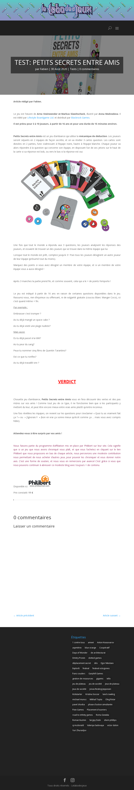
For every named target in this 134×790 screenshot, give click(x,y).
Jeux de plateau (112, 683)
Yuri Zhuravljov (79, 730)
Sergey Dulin (95, 720)
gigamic (99, 678)
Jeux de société (79, 689)
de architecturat (98, 652)
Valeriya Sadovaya (95, 725)
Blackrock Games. (80, 117)
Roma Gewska (102, 715)
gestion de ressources (82, 678)
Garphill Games (96, 673)
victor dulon (112, 725)
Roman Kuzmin (79, 720)
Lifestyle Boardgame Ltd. (40, 117)
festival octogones (100, 668)
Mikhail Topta (96, 699)
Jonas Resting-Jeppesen (100, 689)
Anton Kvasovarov (105, 642)
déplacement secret (81, 663)
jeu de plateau (79, 683)
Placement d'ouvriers (97, 709)
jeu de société (95, 683)
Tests (73, 69)
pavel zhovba (78, 704)
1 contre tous (78, 642)
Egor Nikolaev (107, 663)
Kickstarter (77, 694)
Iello (109, 678)
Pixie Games (78, 709)
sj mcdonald (78, 725)
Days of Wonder (79, 652)
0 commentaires (89, 69)
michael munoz (79, 699)
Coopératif (104, 647)
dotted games (94, 658)
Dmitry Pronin (78, 658)
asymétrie (77, 647)
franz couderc (78, 673)
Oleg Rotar (110, 699)
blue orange (90, 647)
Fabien (44, 69)
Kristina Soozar (92, 694)
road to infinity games (82, 715)
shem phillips (110, 720)
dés (96, 663)
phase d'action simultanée (100, 704)
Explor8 (75, 668)
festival (86, 668)
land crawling (109, 694)
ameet (91, 642)
